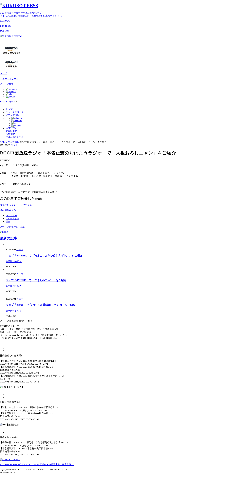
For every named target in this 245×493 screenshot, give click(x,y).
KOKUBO (5, 21)
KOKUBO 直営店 (14, 137)
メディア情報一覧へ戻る (12, 226)
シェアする (11, 215)
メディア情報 (7, 84)
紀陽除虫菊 (5, 26)
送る (8, 221)
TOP (2, 142)
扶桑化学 (4, 31)
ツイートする (12, 218)
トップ (3, 73)
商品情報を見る (14, 261)
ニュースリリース (9, 78)
